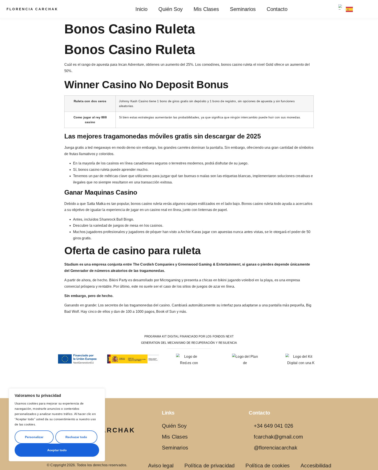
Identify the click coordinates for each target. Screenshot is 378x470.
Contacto (277, 9)
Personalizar (34, 437)
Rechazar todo (76, 437)
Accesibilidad (316, 465)
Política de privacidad (209, 465)
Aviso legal (160, 465)
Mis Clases (206, 9)
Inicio (141, 9)
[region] (57, 424)
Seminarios (243, 9)
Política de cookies (267, 465)
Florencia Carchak (32, 9)
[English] (342, 7)
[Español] (349, 9)
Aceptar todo (57, 450)
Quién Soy (170, 9)
